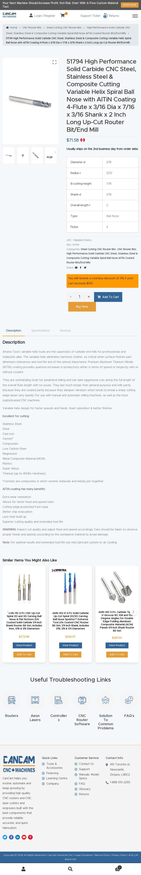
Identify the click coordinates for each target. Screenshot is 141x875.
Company (52, 783)
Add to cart (110, 297)
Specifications (40, 330)
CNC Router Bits (32, 28)
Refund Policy (102, 855)
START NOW (130, 5)
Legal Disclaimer (84, 855)
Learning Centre (56, 778)
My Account (23, 869)
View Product (24, 645)
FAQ (82, 783)
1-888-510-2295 (120, 782)
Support (84, 769)
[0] (61, 15)
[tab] (14, 331)
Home (13, 28)
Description (13, 330)
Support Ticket (90, 15)
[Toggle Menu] (135, 16)
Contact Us (86, 764)
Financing (52, 773)
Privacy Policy (119, 855)
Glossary (84, 789)
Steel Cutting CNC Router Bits (64, 28)
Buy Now (82, 306)
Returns (84, 794)
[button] (7, 611)
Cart (107, 866)
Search (70, 869)
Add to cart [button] (24, 654)
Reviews (65, 330)
